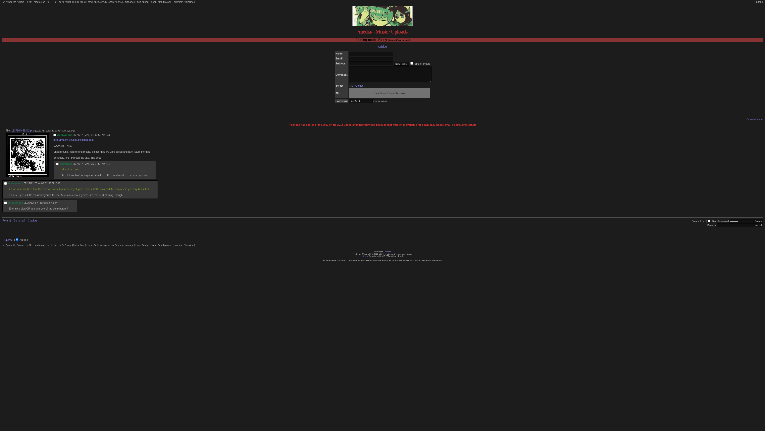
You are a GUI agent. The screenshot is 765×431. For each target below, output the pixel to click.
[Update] (8, 239)
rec (83, 2)
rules (98, 2)
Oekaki (359, 85)
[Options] (758, 2)
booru (154, 2)
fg (15, 2)
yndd (10, 2)
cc (60, 2)
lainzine (189, 2)
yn (4, 2)
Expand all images (754, 119)
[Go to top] (19, 220)
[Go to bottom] (403, 40)
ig (48, 2)
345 (108, 163)
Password (723, 221)
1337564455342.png (22, 130)
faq (104, 2)
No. (104, 134)
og (43, 2)
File (351, 85)
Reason (711, 225)
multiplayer (165, 2)
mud (139, 2)
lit (31, 2)
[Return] (391, 40)
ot (56, 2)
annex (119, 2)
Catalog (32, 220)
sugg (69, 2)
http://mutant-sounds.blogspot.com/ (73, 139)
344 (108, 134)
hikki (77, 2)
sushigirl (178, 2)
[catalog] (382, 46)
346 (58, 183)
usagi (146, 2)
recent (111, 2)
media (37, 2)
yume (21, 2)
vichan (388, 252)
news (90, 2)
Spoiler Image (422, 63)
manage (129, 2)
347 (57, 202)
